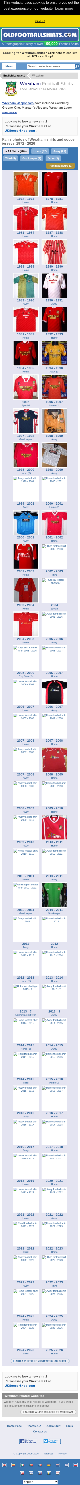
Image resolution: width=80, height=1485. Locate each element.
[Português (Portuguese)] (31, 1465)
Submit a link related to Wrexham (49, 1412)
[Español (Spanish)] (13, 1465)
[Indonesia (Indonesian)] (58, 1473)
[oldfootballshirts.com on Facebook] (28, 1443)
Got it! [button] (40, 21)
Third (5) (10, 158)
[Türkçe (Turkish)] (22, 1473)
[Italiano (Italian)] (22, 1465)
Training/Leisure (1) (60, 165)
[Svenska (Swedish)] (49, 1473)
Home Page (14, 1426)
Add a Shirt (53, 1426)
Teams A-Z (34, 1426)
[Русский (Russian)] (76, 1465)
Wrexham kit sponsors (18, 103)
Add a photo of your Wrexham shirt (41, 1361)
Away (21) (59, 151)
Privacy (62, 1453)
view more (9, 112)
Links (69, 1426)
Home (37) (40, 151)
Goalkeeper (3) (31, 158)
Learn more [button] (64, 8)
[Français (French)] (40, 1465)
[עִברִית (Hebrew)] (31, 1473)
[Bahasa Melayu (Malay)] (40, 1473)
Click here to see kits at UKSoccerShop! (52, 54)
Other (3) (53, 158)
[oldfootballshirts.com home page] (40, 45)
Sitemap (48, 1453)
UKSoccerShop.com (20, 130)
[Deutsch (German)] (49, 1465)
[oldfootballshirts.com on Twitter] (52, 1443)
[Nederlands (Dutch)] (58, 1465)
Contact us (40, 1431)
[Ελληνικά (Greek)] (67, 1465)
